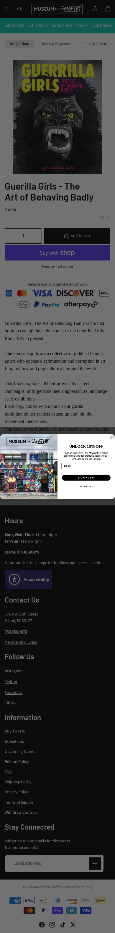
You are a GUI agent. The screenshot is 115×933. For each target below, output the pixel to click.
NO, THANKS (86, 487)
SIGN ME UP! (86, 477)
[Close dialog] (112, 437)
